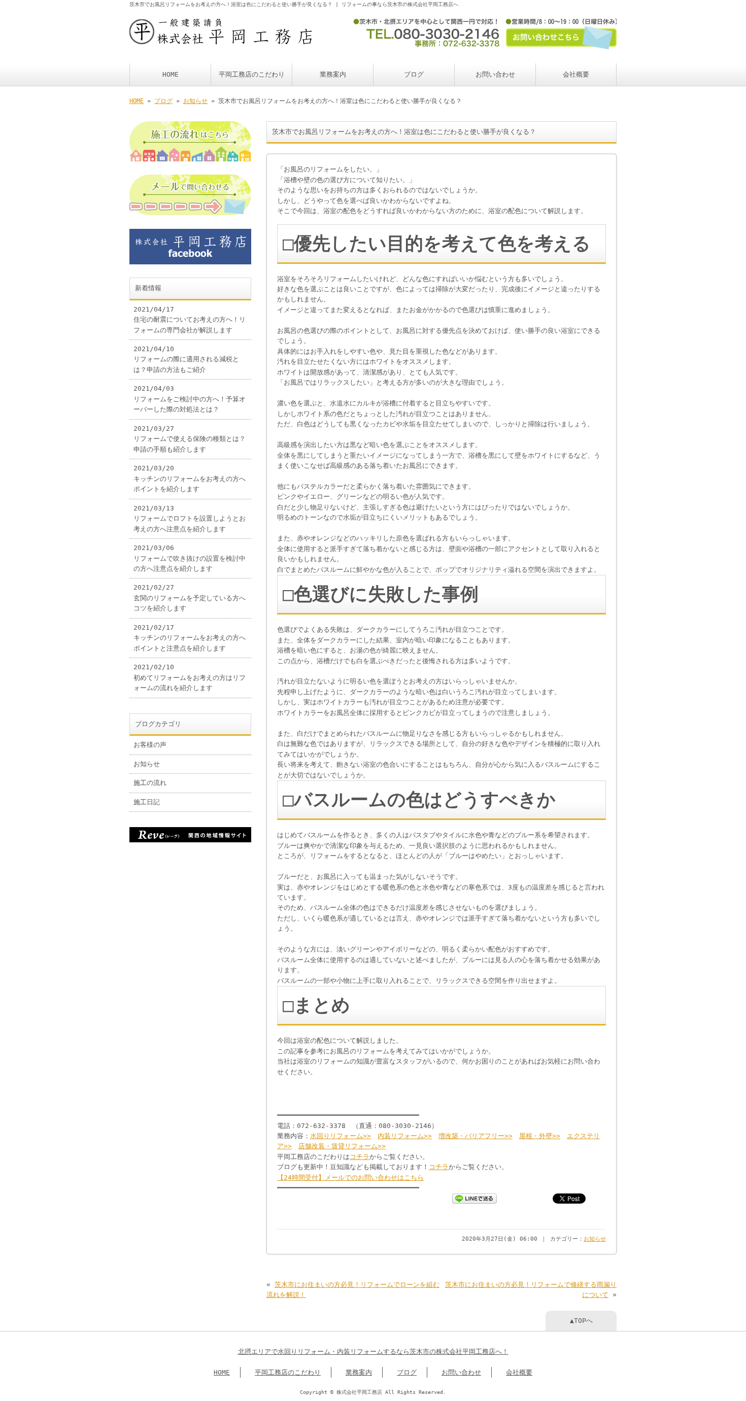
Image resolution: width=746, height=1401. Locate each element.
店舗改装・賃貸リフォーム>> (342, 1146)
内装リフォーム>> (405, 1136)
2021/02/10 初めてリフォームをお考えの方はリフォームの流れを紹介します (189, 677)
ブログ (414, 74)
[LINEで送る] (474, 1198)
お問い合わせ (495, 74)
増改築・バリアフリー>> (475, 1136)
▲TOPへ (581, 1320)
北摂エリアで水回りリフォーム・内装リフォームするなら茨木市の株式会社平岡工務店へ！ (373, 1351)
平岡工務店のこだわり (252, 74)
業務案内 (333, 74)
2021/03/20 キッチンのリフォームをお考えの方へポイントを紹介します (189, 478)
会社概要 (576, 74)
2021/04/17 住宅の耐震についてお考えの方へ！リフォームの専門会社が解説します (189, 319)
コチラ (359, 1156)
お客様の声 (149, 744)
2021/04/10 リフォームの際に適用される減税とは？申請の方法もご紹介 (186, 359)
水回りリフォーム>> (340, 1136)
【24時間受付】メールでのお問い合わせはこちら (350, 1177)
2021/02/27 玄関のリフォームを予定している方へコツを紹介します (189, 598)
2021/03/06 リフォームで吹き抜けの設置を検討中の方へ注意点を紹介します (189, 558)
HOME (170, 74)
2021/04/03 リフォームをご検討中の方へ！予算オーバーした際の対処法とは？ (189, 399)
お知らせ (195, 101)
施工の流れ (149, 783)
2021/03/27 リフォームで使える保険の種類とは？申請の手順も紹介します (189, 439)
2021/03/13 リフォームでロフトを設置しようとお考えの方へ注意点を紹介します (189, 518)
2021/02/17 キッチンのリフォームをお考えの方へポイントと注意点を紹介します (189, 638)
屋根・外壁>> (539, 1136)
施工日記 (146, 802)
